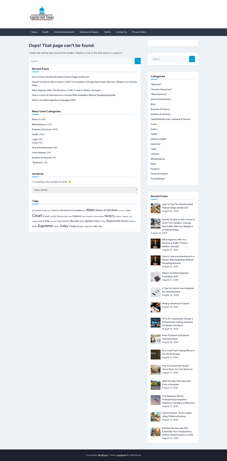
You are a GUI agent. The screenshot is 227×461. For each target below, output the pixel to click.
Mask (82, 221)
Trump (72, 226)
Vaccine (88, 226)
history (110, 216)
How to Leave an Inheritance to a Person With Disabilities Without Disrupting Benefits (73, 95)
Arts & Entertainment (64, 32)
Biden (90, 210)
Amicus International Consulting (66, 210)
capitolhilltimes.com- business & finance (170, 119)
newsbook (121, 455)
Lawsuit (53, 221)
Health (45, 32)
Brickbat (112, 210)
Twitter (107, 32)
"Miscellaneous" (159, 94)
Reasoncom (113, 220)
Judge (34, 221)
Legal (35, 139)
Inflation (118, 216)
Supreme (45, 226)
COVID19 (53, 216)
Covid (46, 216)
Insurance (155, 144)
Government (99, 216)
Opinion (89, 220)
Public (103, 221)
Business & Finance (89, 32)
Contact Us (121, 32)
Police (97, 221)
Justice (41, 221)
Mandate (74, 221)
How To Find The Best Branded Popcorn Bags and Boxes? (61, 77)
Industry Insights (159, 139)
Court (37, 215)
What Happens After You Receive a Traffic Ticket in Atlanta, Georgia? (66, 90)
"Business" (37, 162)
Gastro (154, 129)
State (34, 226)
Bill (105, 210)
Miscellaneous (39, 124)
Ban (84, 210)
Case (127, 210)
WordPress (103, 455)
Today (64, 226)
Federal (77, 216)
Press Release (39, 152)
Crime (35, 142)
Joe (130, 216)
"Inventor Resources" (161, 89)
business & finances (42, 157)
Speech (132, 221)
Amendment (37, 210)
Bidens (99, 210)
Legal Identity (63, 221)
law (47, 220)
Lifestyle (155, 154)
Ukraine (80, 226)
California (121, 210)
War (100, 226)
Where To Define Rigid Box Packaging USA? (54, 100)
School (124, 221)
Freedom (89, 216)
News (34, 32)
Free (83, 216)
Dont (70, 216)
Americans (46, 210)
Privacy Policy (139, 32)
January (125, 216)
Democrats (62, 216)
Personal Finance (159, 173)
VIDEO (95, 226)
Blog (153, 104)
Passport (155, 169)
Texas (56, 226)
